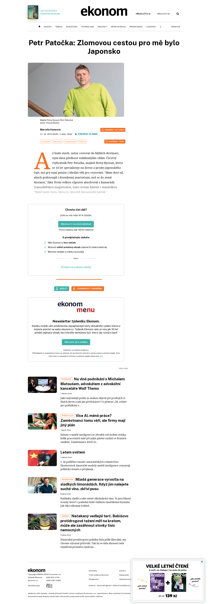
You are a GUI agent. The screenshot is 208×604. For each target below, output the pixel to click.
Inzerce (92, 585)
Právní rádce (136, 27)
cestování (45, 141)
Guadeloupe (70, 141)
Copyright (32, 574)
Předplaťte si (143, 14)
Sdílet (63, 288)
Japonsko (57, 141)
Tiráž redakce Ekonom (99, 575)
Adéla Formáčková (121, 585)
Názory (48, 27)
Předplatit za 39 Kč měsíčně (76, 224)
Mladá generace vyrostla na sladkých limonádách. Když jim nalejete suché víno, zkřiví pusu (94, 484)
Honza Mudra (52, 123)
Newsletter (124, 575)
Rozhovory (72, 27)
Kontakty (93, 571)
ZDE (101, 356)
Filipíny (82, 141)
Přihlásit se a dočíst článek (76, 266)
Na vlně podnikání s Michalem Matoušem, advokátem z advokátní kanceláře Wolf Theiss (92, 383)
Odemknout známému (89, 288)
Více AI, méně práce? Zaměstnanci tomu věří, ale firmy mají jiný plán (92, 420)
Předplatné (94, 579)
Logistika (151, 27)
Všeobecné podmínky (128, 579)
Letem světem (72, 452)
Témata (58, 27)
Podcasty (102, 27)
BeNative (175, 27)
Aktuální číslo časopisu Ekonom (50, 12)
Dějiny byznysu (118, 27)
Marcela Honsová (50, 129)
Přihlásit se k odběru (76, 342)
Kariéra (122, 571)
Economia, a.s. (55, 574)
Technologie (87, 27)
